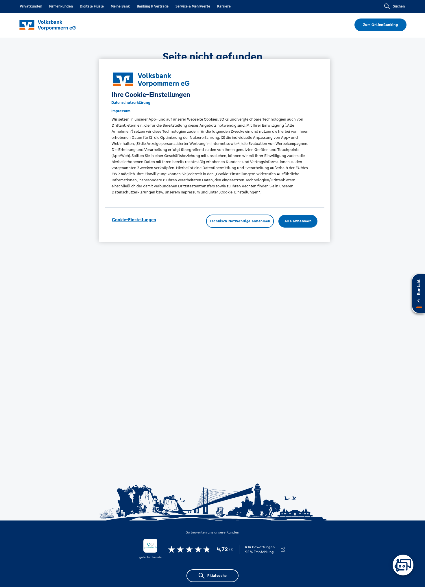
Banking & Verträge (153, 6)
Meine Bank (120, 6)
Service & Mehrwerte (192, 6)
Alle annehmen (297, 221)
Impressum (120, 110)
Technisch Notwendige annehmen (240, 221)
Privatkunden (31, 6)
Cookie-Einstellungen (134, 219)
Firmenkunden (61, 6)
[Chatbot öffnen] (403, 565)
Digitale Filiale (92, 6)
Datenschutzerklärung (130, 102)
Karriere (224, 6)
